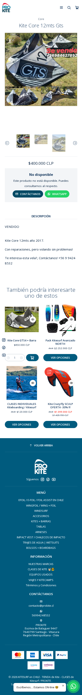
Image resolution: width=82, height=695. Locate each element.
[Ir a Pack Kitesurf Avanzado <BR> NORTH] (60, 319)
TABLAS (41, 526)
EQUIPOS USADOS (41, 574)
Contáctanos (30, 194)
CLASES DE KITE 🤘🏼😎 (41, 569)
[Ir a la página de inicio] (6, 7)
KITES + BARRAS (41, 521)
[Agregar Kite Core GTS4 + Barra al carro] (32, 357)
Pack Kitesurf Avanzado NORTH (60, 342)
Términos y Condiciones (41, 585)
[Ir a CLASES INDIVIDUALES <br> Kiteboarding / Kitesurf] (22, 383)
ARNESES (41, 532)
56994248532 (41, 615)
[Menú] (61, 7)
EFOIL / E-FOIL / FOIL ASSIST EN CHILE (41, 500)
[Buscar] (69, 7)
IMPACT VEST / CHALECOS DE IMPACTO (41, 537)
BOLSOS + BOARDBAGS (41, 548)
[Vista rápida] (33, 319)
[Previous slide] (8, 143)
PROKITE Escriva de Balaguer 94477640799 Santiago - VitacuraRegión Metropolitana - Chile (41, 630)
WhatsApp (59, 194)
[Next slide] (74, 143)
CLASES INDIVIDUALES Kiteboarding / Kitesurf (21, 405)
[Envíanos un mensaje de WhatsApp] (73, 686)
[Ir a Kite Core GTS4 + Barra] (22, 319)
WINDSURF (41, 511)
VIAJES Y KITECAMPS (41, 580)
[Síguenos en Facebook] (48, 479)
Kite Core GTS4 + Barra (21, 340)
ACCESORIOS (41, 516)
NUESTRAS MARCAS (41, 564)
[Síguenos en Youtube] (54, 479)
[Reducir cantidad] (8, 357)
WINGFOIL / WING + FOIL (41, 505)
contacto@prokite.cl (41, 605)
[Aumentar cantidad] (21, 357)
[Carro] (77, 7)
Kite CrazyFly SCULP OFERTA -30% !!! (60, 405)
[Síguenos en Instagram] (42, 479)
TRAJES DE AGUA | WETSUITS (41, 542)
